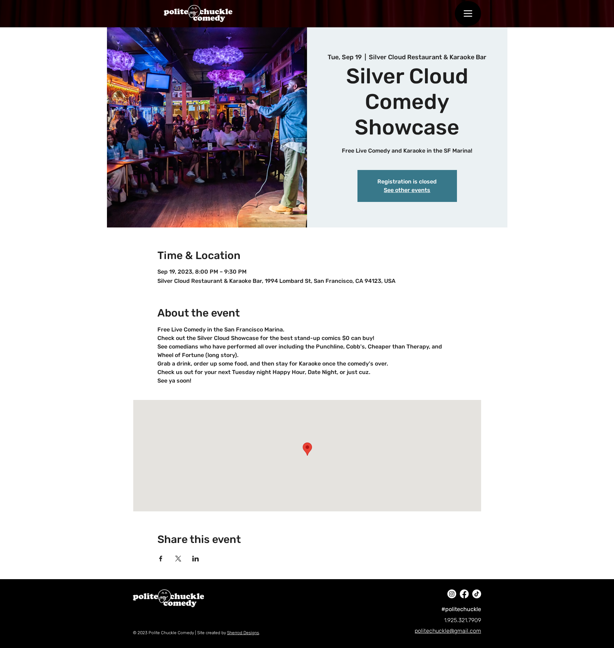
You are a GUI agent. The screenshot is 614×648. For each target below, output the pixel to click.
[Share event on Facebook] (160, 558)
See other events (407, 190)
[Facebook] (464, 593)
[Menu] (468, 13)
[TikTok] (476, 593)
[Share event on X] (178, 558)
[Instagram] (451, 593)
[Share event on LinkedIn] (195, 558)
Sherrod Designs (243, 632)
